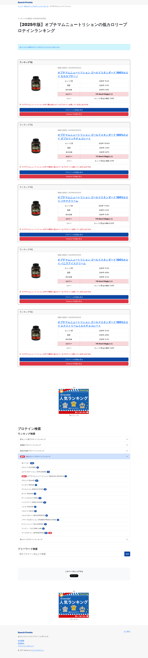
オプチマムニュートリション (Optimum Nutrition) (44, 476)
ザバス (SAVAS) (28, 494)
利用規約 (21, 643)
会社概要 (21, 641)
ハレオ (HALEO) (29, 507)
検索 (127, 554)
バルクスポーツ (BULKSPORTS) (34, 515)
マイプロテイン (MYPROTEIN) (36, 533)
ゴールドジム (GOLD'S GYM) (34, 489)
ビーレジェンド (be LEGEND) (34, 524)
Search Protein (25, 2)
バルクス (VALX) (29, 511)
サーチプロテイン (37, 650)
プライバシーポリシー (26, 646)
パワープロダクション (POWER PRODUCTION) (40, 520)
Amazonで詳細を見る (74, 114)
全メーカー (27, 463)
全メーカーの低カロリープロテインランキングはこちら (40, 47)
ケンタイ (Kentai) (29, 485)
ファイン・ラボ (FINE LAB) (33, 528)
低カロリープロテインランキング (36, 6)
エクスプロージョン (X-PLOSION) (35, 472)
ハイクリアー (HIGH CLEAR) (33, 502)
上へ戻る (127, 631)
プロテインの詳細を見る (74, 110)
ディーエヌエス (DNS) (31, 498)
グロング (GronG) (30, 480)
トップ (20, 6)
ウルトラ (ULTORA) (30, 467)
